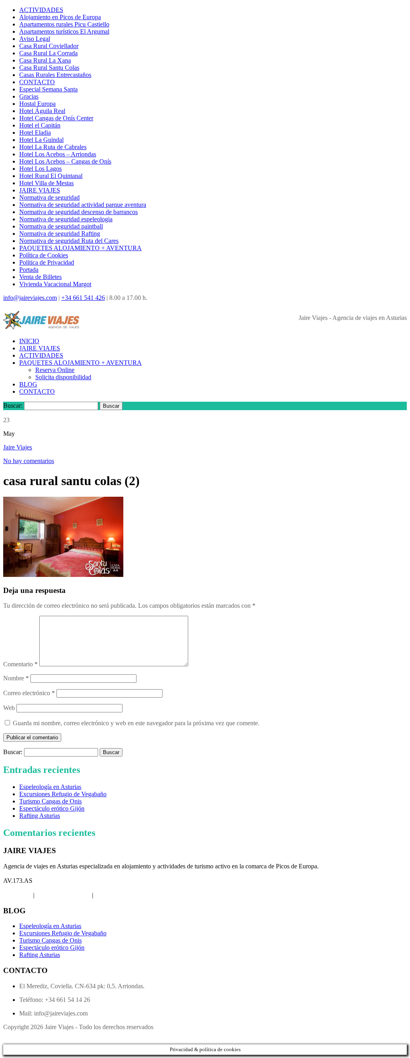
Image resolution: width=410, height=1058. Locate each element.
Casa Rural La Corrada (48, 53)
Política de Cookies (43, 255)
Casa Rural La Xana (45, 60)
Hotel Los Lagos (40, 168)
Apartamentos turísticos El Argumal (64, 31)
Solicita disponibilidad (63, 377)
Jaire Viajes (17, 447)
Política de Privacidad (46, 262)
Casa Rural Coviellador (48, 45)
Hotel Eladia (35, 132)
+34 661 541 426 (83, 297)
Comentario (20, 664)
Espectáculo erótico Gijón (51, 808)
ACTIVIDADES (41, 9)
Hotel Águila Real (42, 110)
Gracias (28, 96)
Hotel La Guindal (41, 139)
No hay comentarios (28, 460)
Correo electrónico (29, 693)
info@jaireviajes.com (30, 297)
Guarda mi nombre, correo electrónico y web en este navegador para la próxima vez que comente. (136, 723)
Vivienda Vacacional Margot (55, 284)
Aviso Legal (34, 38)
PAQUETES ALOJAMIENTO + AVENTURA (80, 248)
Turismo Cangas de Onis (50, 801)
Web (9, 707)
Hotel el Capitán (39, 125)
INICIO (29, 341)
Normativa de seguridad (49, 197)
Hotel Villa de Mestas (46, 183)
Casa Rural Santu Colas (49, 67)
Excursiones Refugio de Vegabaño (63, 794)
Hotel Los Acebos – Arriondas (57, 154)
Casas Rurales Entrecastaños (55, 74)
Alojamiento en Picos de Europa (60, 17)
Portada (28, 269)
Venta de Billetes (40, 276)
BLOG (28, 384)
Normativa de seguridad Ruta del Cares (69, 240)
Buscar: (12, 405)
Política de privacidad (63, 895)
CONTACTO (37, 82)
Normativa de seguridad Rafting (59, 233)
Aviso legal (17, 895)
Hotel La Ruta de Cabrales (52, 147)
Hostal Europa (37, 103)
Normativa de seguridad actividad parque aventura (82, 204)
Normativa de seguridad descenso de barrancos (78, 211)
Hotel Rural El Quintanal (50, 175)
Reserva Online (54, 369)
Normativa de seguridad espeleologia (66, 219)
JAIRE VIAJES (39, 190)
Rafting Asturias (39, 815)
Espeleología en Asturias (50, 786)
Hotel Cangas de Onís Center (56, 118)
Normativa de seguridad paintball (61, 226)
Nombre (16, 678)
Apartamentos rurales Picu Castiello (64, 24)
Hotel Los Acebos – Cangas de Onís (65, 161)
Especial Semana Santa (48, 89)
